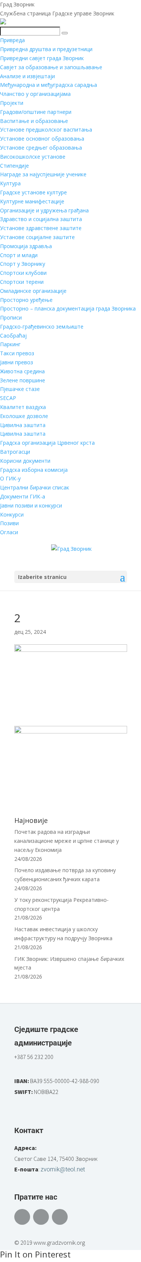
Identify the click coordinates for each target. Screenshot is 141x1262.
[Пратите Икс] (41, 1217)
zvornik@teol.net (63, 1169)
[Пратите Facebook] (22, 1217)
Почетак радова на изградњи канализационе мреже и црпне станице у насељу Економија (66, 840)
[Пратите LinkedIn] (60, 1217)
